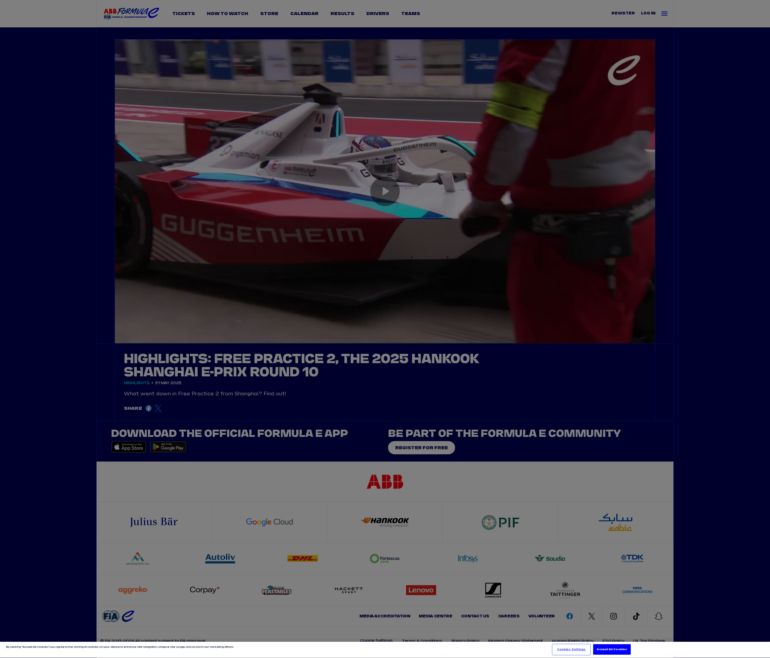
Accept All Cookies (612, 649)
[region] (385, 650)
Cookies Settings (571, 649)
